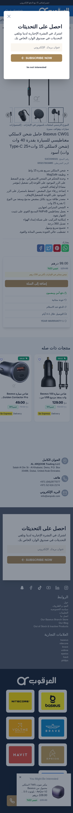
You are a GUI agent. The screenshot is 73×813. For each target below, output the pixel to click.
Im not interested (36, 67)
